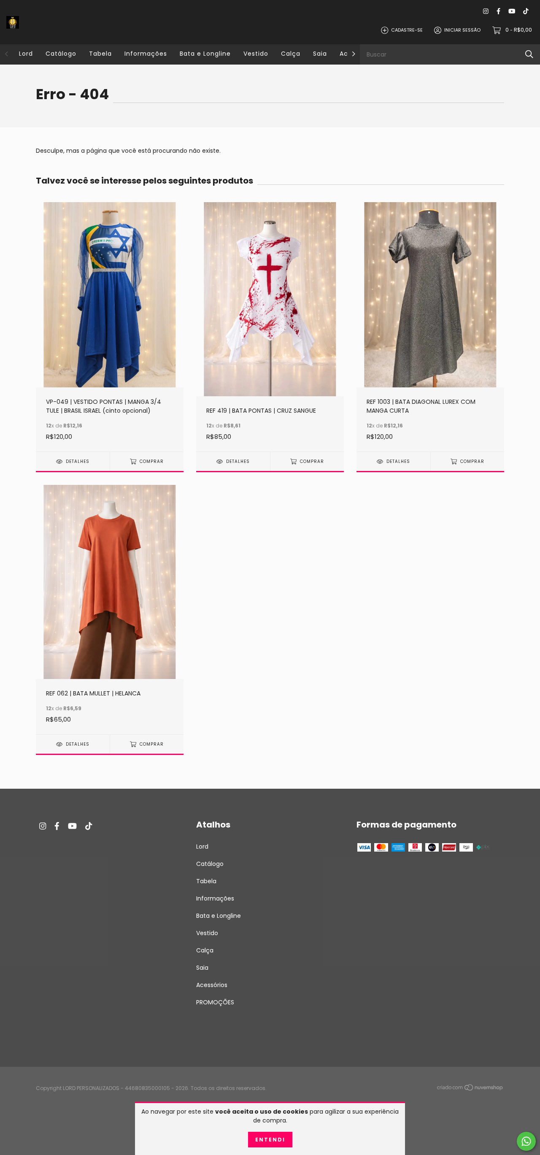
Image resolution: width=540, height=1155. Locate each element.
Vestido (255, 53)
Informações (145, 53)
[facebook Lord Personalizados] (498, 11)
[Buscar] (529, 54)
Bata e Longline (205, 53)
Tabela (100, 53)
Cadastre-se (407, 30)
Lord (26, 53)
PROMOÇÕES (215, 1002)
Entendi (270, 1139)
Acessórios (211, 985)
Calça (290, 53)
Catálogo (61, 53)
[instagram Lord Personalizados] (486, 11)
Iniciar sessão (462, 30)
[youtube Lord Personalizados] (511, 11)
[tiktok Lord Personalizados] (526, 11)
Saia (320, 53)
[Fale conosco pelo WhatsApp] (526, 1141)
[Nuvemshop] (470, 1089)
